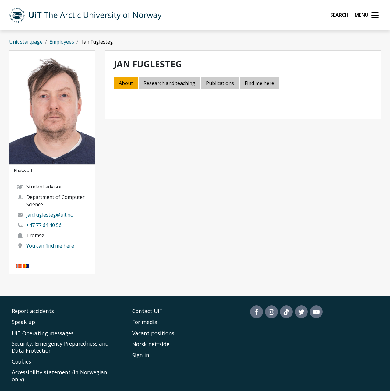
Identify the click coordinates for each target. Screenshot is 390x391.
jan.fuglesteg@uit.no (49, 214)
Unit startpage (26, 41)
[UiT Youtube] (316, 311)
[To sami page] (26, 265)
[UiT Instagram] (271, 311)
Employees (61, 41)
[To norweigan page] (19, 265)
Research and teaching (169, 83)
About (126, 83)
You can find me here (50, 245)
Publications (220, 83)
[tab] (220, 83)
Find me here (259, 83)
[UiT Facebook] (256, 311)
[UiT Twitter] (301, 311)
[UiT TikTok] (286, 311)
